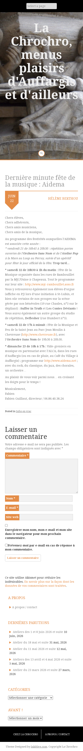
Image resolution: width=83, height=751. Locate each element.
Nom (10, 498)
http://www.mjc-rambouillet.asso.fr (49, 284)
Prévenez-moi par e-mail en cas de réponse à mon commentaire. (40, 547)
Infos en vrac (23, 411)
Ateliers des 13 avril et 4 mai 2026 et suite (42, 659)
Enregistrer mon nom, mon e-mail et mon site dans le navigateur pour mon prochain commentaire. (38, 534)
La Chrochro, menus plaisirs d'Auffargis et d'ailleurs (41, 61)
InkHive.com (39, 746)
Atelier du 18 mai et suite (31, 642)
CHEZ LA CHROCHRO (25, 734)
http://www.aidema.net (60, 360)
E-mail (12, 507)
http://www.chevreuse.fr (39, 334)
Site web (12, 517)
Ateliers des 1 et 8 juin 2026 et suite (38, 632)
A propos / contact (24, 607)
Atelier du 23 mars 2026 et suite (35, 670)
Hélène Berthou (63, 199)
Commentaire (17, 455)
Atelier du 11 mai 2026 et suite (34, 649)
